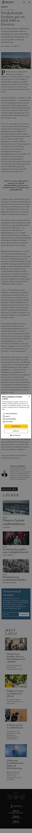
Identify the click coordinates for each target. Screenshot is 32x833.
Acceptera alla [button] (16, 426)
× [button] (29, 396)
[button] (16, 435)
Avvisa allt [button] (16, 431)
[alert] (16, 416)
